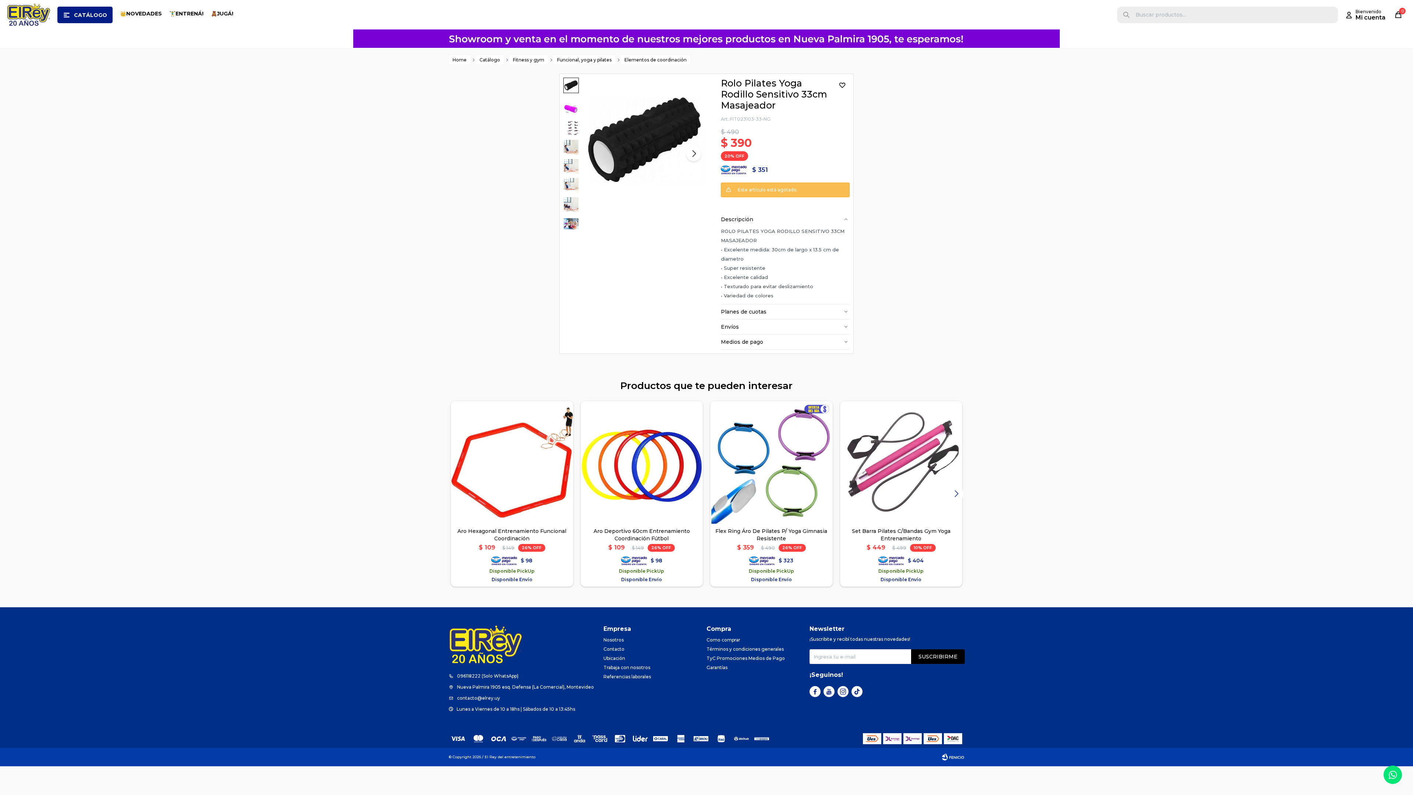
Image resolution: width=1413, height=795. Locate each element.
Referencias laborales (627, 676)
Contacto (613, 649)
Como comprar (723, 640)
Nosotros (613, 640)
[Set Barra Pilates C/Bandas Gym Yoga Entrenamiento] (901, 462)
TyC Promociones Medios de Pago (745, 658)
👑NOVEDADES (141, 13)
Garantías (716, 667)
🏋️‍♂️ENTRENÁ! (186, 13)
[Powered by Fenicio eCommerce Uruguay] (953, 757)
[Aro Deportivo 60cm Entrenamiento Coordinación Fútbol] (642, 462)
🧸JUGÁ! (222, 13)
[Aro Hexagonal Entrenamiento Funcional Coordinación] (512, 462)
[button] (1126, 15)
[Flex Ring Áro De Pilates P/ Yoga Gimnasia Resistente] (771, 462)
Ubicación (614, 658)
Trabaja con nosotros (626, 667)
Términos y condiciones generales (745, 649)
